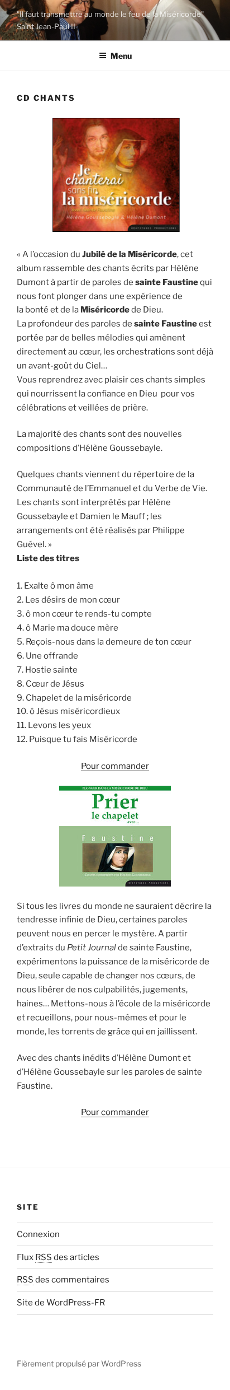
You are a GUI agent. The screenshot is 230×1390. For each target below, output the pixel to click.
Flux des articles (58, 1257)
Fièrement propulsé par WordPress (79, 1363)
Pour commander (115, 766)
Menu (121, 55)
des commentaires (63, 1280)
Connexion (38, 1234)
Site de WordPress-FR (61, 1303)
